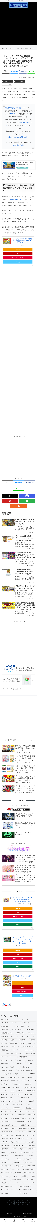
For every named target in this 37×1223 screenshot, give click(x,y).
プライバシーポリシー (18, 1216)
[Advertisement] (18, 27)
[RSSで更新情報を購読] (18, 506)
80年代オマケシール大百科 (22, 976)
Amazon (18, 249)
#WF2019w (14, 114)
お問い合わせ (27, 1213)
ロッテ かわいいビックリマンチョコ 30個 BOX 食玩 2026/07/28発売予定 (22, 899)
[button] (31, 740)
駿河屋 (18, 924)
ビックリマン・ (20, 81)
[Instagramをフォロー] (27, 496)
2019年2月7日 (18, 145)
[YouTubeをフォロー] (10, 501)
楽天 (18, 253)
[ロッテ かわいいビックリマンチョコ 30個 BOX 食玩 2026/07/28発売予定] (7, 900)
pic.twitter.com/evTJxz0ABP (18, 137)
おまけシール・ (8, 81)
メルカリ (18, 262)
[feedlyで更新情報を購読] (27, 501)
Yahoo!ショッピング (17, 257)
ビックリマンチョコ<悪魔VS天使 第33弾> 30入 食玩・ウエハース (22, 241)
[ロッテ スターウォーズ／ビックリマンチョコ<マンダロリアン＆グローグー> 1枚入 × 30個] (7, 939)
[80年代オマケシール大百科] (7, 980)
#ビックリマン (16, 108)
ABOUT (9, 1213)
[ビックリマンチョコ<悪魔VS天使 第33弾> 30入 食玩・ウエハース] (7, 241)
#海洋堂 (8, 108)
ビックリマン (7, 84)
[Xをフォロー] (10, 496)
